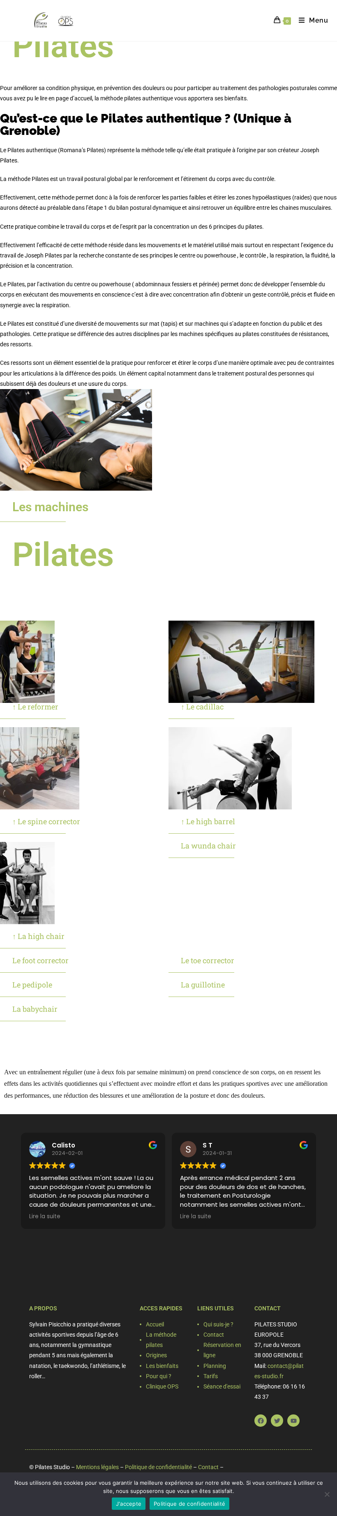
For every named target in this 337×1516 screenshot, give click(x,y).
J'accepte (128, 1503)
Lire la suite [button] (44, 1216)
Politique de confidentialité (158, 1467)
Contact (208, 1467)
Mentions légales (97, 1467)
